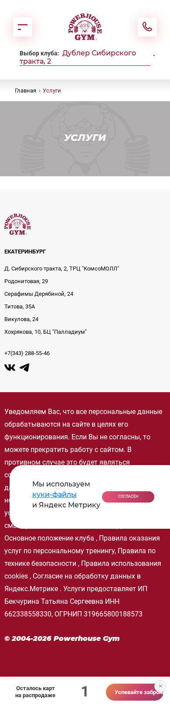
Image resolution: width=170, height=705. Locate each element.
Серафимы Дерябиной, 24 (38, 294)
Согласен (128, 496)
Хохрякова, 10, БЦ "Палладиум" (45, 332)
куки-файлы (54, 494)
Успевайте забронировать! (139, 692)
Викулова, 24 (21, 319)
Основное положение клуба (49, 538)
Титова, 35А (19, 306)
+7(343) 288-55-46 (27, 353)
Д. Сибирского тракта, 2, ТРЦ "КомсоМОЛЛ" (61, 268)
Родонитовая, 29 (26, 281)
